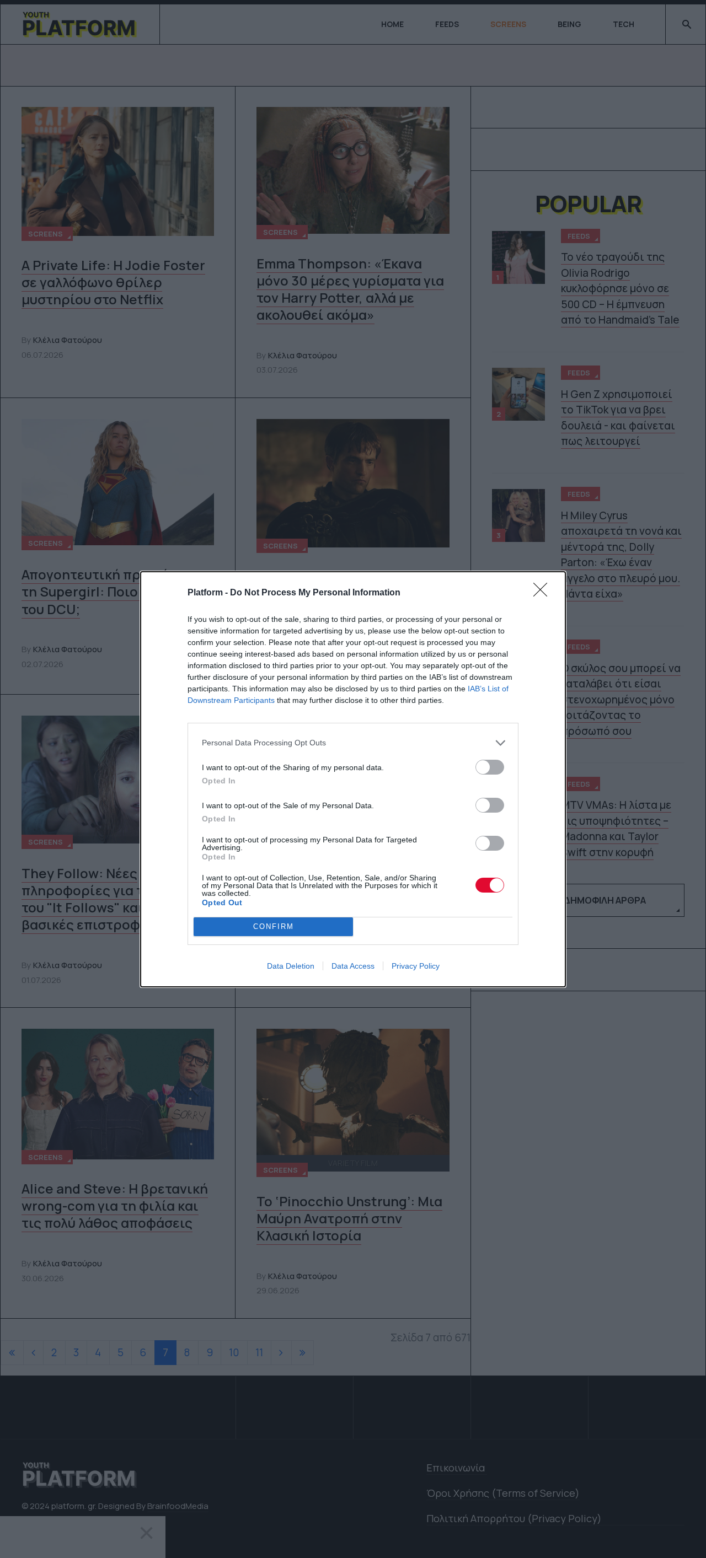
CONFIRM (273, 926)
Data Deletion (290, 965)
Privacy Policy (416, 965)
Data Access (353, 965)
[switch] (489, 767)
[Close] (543, 593)
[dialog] (353, 779)
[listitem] (353, 743)
